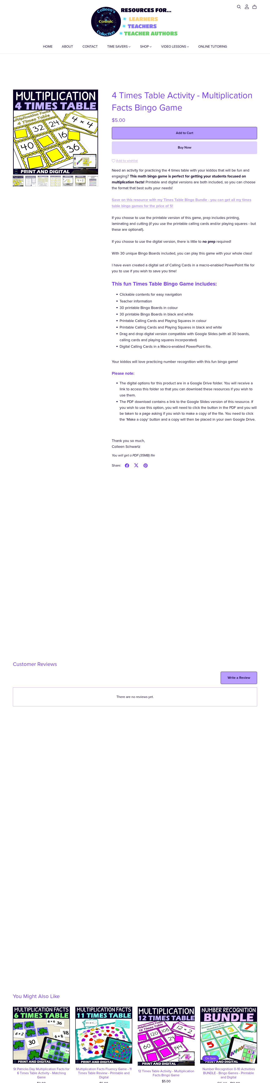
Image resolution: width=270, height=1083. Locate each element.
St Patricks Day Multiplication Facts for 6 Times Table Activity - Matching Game (41, 1073)
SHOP (145, 46)
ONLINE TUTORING (212, 46)
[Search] (239, 7)
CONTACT (90, 46)
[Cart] (256, 7)
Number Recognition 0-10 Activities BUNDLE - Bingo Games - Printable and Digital (228, 1073)
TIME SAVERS (117, 46)
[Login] (246, 6)
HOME (48, 46)
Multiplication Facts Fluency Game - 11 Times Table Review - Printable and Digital (104, 1073)
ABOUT (67, 46)
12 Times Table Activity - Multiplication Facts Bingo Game (166, 1073)
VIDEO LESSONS (174, 46)
